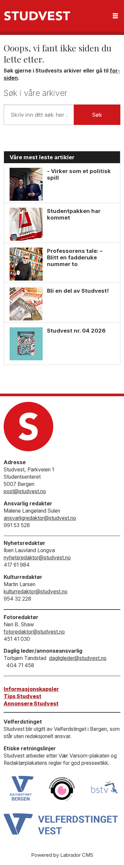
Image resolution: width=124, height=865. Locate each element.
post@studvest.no (25, 491)
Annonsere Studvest (31, 704)
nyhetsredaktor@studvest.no (37, 557)
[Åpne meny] (115, 16)
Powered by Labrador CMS (62, 855)
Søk (97, 114)
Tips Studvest (22, 696)
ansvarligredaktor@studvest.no (40, 518)
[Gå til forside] (37, 16)
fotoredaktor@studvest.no (34, 632)
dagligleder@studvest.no (77, 658)
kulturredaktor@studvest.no (35, 591)
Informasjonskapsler (31, 689)
